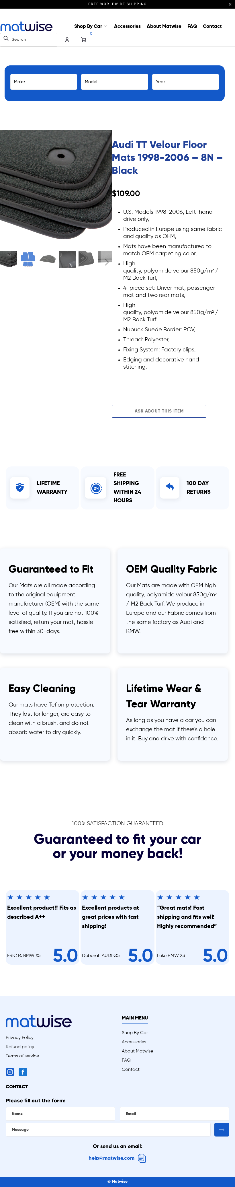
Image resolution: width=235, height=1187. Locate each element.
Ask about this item (159, 411)
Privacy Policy (20, 1038)
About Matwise (164, 26)
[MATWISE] (26, 26)
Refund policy (20, 1047)
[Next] (106, 186)
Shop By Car (88, 26)
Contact (212, 26)
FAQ (192, 26)
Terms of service (22, 1056)
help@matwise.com (111, 1158)
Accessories (127, 26)
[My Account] (67, 39)
